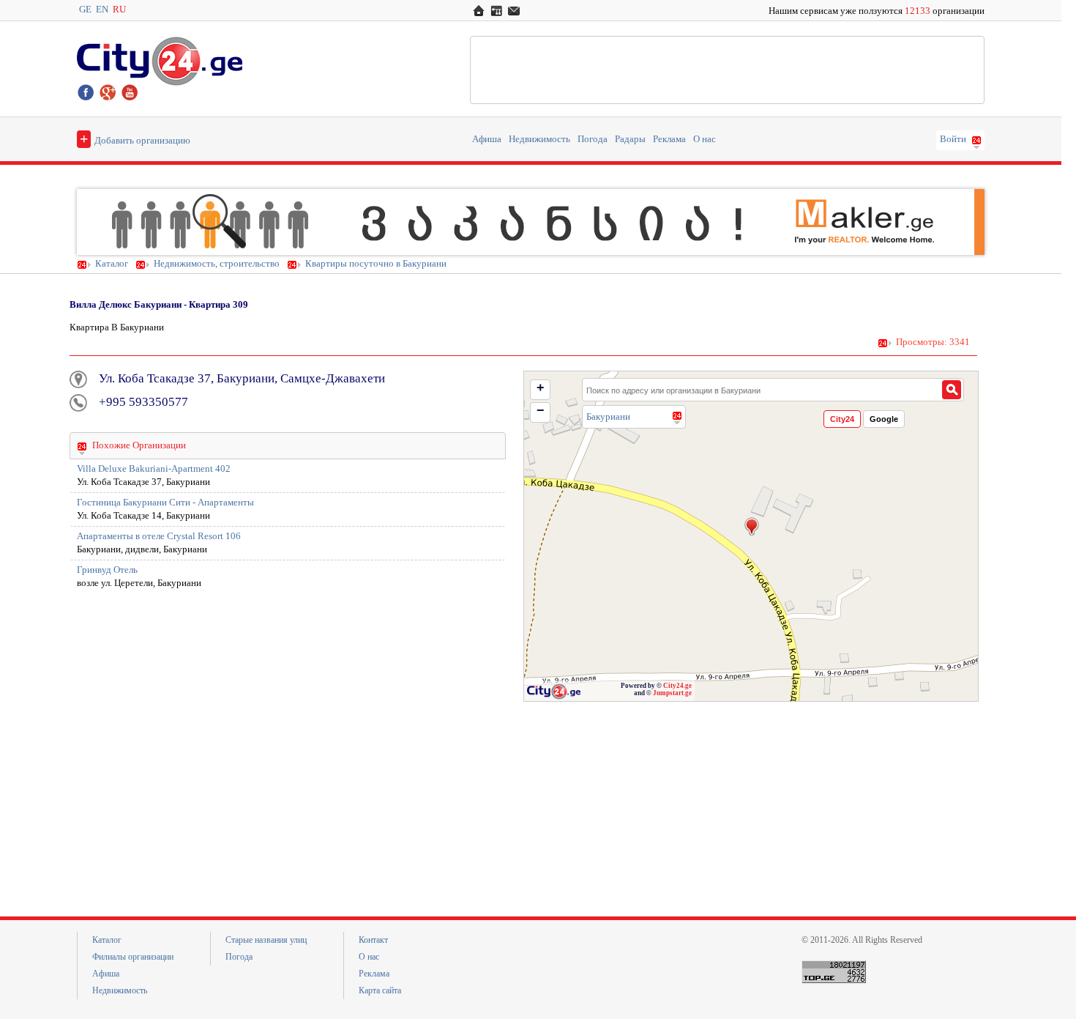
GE (85, 9)
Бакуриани (608, 416)
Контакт (373, 940)
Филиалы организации (132, 957)
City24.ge (677, 685)
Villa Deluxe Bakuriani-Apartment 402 (154, 469)
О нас (704, 139)
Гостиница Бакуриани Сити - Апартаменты (165, 502)
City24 (842, 419)
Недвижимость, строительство (217, 264)
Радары (630, 139)
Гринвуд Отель (107, 570)
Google (884, 419)
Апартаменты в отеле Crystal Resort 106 (159, 536)
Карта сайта (380, 990)
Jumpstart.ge (672, 693)
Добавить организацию (135, 138)
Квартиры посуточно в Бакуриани (376, 264)
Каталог (111, 264)
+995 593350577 (143, 402)
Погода (593, 139)
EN (102, 9)
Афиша (486, 139)
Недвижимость (539, 139)
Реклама (669, 139)
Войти (953, 139)
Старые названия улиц (266, 940)
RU (119, 9)
